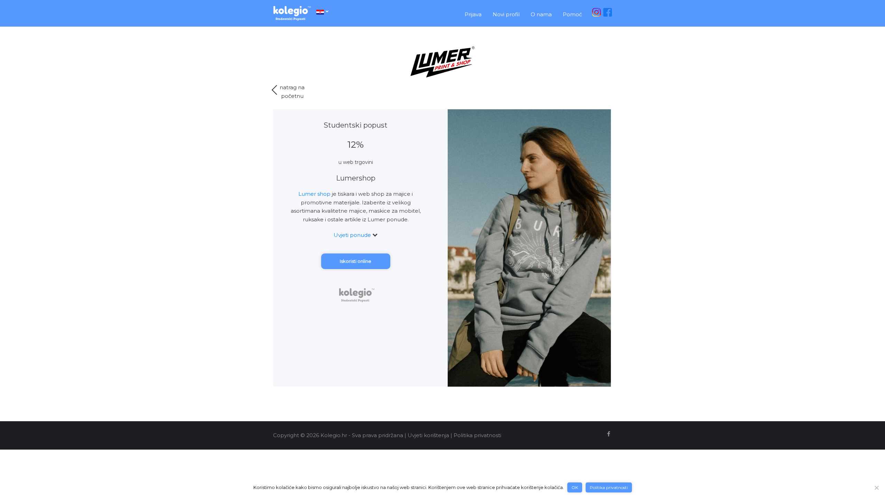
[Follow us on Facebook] (608, 434)
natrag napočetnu (292, 91)
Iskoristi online (355, 261)
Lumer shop (314, 194)
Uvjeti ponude (353, 235)
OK (574, 487)
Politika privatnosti (477, 435)
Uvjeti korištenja (428, 435)
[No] (876, 487)
